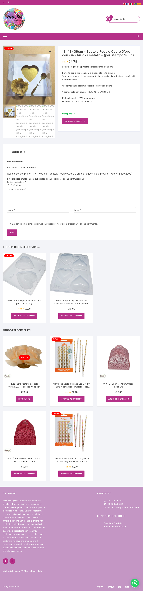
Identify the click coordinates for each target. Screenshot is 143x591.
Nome (11, 210)
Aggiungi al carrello (75, 121)
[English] (124, 3)
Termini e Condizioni (113, 523)
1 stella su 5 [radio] (8, 185)
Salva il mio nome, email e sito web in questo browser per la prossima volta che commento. (54, 223)
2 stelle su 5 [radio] (11, 185)
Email (77, 210)
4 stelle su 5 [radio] (17, 185)
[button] (50, 50)
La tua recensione (17, 189)
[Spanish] (139, 3)
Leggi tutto (24, 399)
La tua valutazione (16, 182)
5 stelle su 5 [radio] (20, 185)
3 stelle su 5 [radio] (14, 185)
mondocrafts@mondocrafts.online (123, 507)
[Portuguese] (135, 3)
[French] (128, 3)
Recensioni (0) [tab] (18, 152)
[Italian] (132, 3)
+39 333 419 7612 (114, 500)
